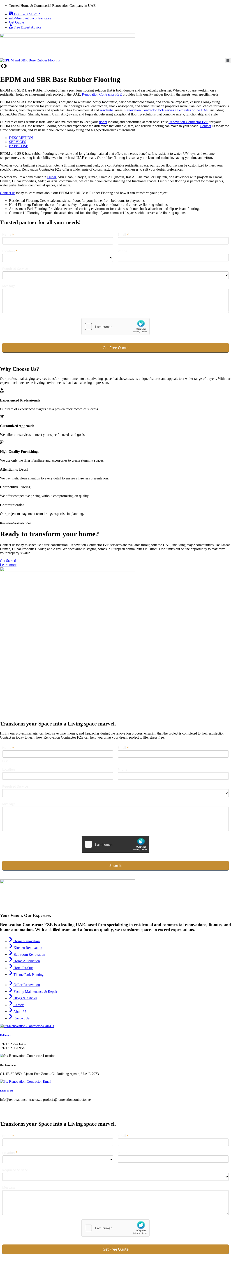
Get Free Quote (116, 347)
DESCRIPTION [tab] (21, 138)
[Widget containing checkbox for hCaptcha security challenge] (115, 326)
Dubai (51, 177)
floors (103, 122)
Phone (122, 251)
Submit (115, 865)
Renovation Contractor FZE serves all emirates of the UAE (166, 110)
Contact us (7, 193)
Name (8, 234)
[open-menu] (228, 60)
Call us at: (5, 1035)
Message (9, 286)
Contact (205, 126)
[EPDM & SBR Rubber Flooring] (30, 60)
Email (123, 234)
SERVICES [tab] (17, 142)
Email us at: (6, 1090)
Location (10, 251)
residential (107, 110)
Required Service (15, 268)
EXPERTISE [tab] (18, 146)
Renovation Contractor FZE (102, 94)
